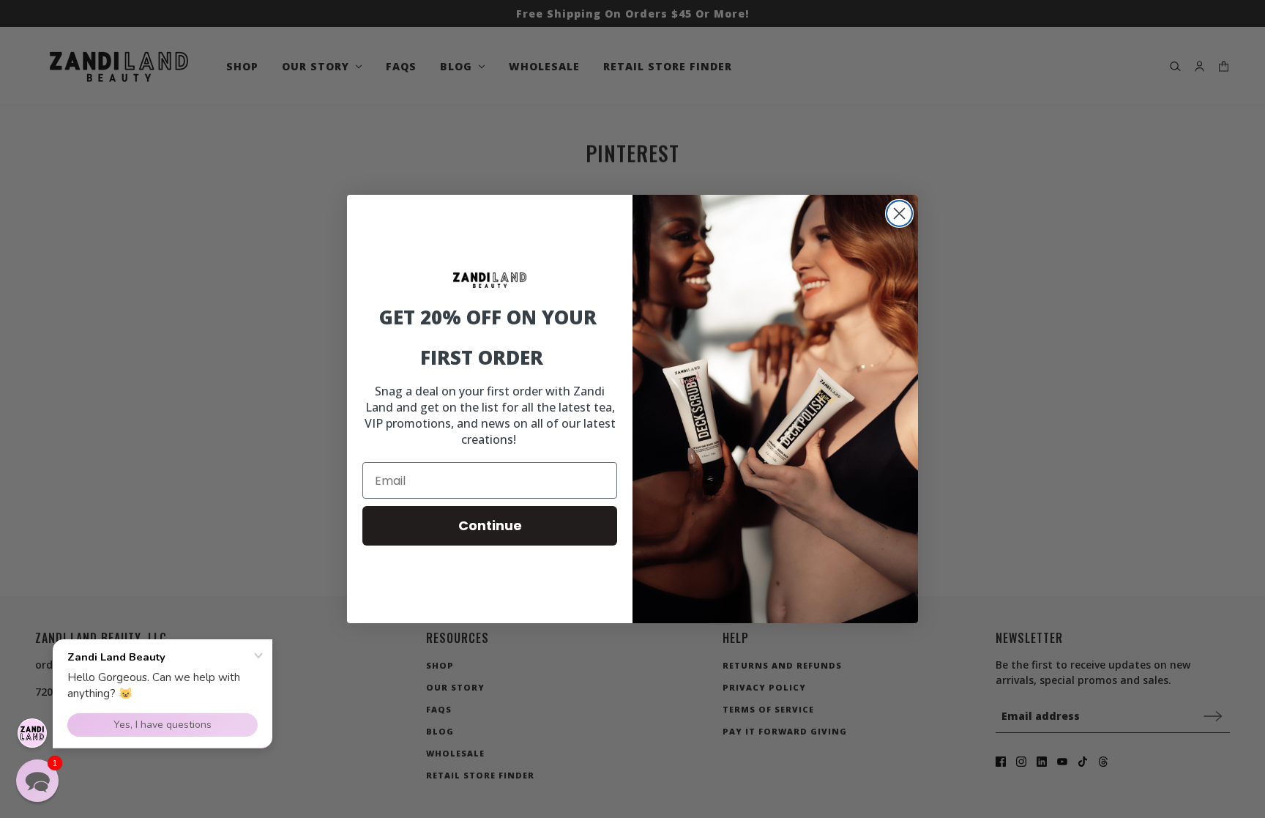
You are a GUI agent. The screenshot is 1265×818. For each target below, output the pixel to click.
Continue (490, 525)
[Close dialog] (899, 213)
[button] (37, 780)
